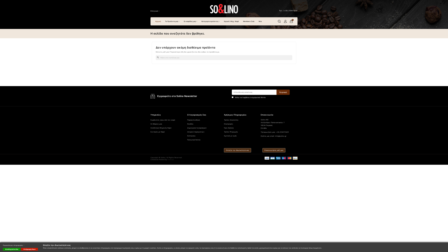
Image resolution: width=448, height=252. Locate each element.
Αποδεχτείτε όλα (11, 249)
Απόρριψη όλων (29, 249)
